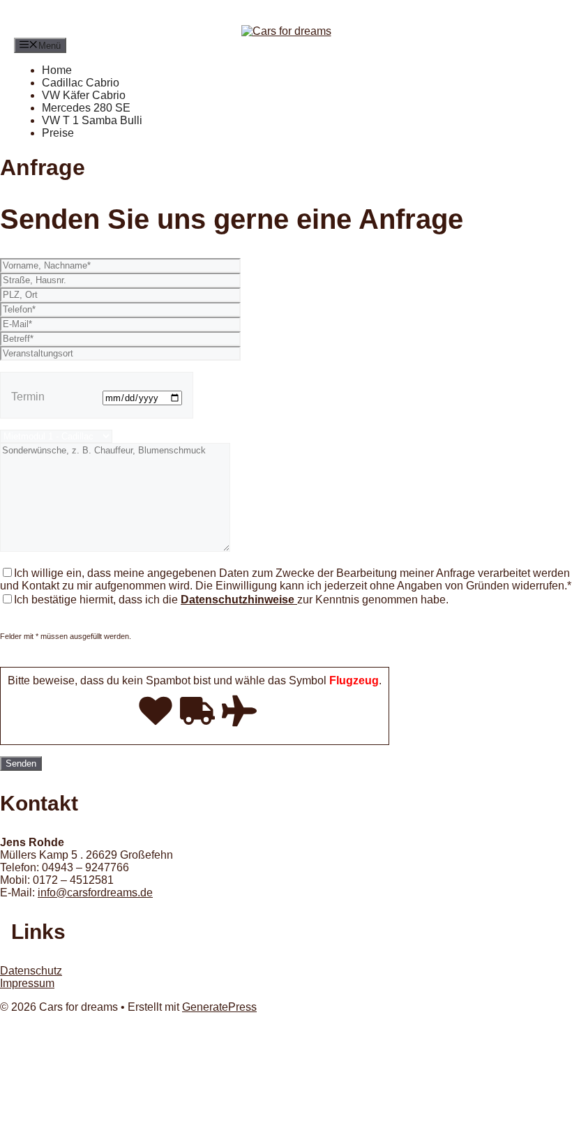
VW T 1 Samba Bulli (92, 120)
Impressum (27, 983)
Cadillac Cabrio (80, 83)
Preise (58, 133)
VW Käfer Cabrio (84, 95)
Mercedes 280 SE (86, 108)
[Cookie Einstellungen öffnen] (104, 1114)
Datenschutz (31, 971)
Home (57, 70)
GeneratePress (219, 1007)
